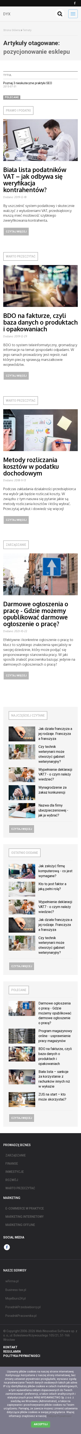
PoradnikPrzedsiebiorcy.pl (23, 1307)
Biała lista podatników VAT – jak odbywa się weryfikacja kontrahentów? (34, 179)
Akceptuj (41, 1424)
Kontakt (10, 1347)
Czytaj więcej (16, 231)
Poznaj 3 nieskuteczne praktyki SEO (27, 83)
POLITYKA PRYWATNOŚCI (21, 1356)
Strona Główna (12, 30)
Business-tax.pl (15, 1290)
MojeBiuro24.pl (15, 1298)
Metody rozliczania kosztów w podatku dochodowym (31, 466)
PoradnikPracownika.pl (21, 1315)
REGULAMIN (12, 1351)
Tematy (27, 30)
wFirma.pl (12, 1281)
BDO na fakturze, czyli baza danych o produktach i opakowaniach (40, 322)
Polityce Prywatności (59, 1416)
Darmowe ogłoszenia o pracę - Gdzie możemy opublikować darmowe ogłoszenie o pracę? (35, 614)
